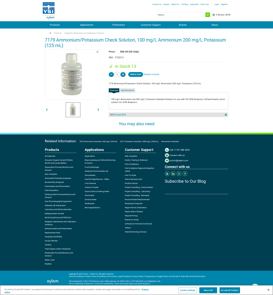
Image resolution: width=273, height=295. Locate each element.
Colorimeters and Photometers (57, 186)
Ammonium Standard (170, 141)
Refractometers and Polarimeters (58, 228)
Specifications (127, 90)
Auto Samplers (51, 174)
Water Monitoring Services (135, 232)
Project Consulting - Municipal (137, 195)
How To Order (130, 175)
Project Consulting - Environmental (139, 187)
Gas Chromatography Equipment (58, 201)
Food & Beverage (92, 167)
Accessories (50, 156)
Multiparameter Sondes (54, 213)
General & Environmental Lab (96, 171)
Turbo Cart (204, 4)
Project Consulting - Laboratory (137, 191)
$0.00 (223, 14)
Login (216, 4)
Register (224, 4)
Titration (48, 245)
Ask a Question (131, 156)
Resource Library (132, 220)
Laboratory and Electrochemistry (58, 209)
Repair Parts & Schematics (135, 207)
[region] (136, 290)
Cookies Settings (187, 290)
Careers (166, 4)
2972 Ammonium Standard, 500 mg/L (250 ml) (98, 141)
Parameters (118, 24)
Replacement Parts (52, 233)
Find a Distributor (132, 164)
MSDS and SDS (118, 114)
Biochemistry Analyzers (54, 182)
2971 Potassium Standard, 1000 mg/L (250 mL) (139, 141)
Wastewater (90, 203)
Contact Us (156, 4)
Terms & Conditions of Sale (79, 276)
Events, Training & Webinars (136, 160)
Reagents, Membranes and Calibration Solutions (84, 33)
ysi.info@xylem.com (178, 160)
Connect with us (177, 155)
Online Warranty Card (133, 179)
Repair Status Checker (134, 211)
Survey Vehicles (51, 241)
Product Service (131, 183)
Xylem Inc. (175, 4)
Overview (114, 90)
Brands (183, 24)
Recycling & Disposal (133, 203)
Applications (86, 24)
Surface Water (90, 199)
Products (55, 24)
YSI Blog (184, 4)
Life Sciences (90, 183)
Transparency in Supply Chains (156, 276)
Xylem (131, 284)
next (47, 110)
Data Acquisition (51, 190)
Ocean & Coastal (91, 187)
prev (98, 110)
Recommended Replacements (137, 199)
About (215, 24)
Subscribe (194, 4)
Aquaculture (90, 156)
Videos (128, 228)
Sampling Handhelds (53, 237)
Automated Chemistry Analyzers (58, 178)
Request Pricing (131, 216)
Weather (48, 264)
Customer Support (151, 24)
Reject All (208, 290)
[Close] (268, 290)
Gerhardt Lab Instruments (55, 205)
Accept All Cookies (229, 290)
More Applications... (93, 207)
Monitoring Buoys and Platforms (58, 217)
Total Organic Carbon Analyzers (58, 249)
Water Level (49, 260)
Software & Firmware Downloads (138, 224)
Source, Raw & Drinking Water (97, 191)
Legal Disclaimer (124, 276)
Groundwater (90, 175)
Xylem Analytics (143, 284)
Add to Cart (135, 74)
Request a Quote (151, 74)
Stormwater (89, 195)
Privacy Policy (137, 276)
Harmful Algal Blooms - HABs (97, 179)
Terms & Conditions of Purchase (104, 276)
